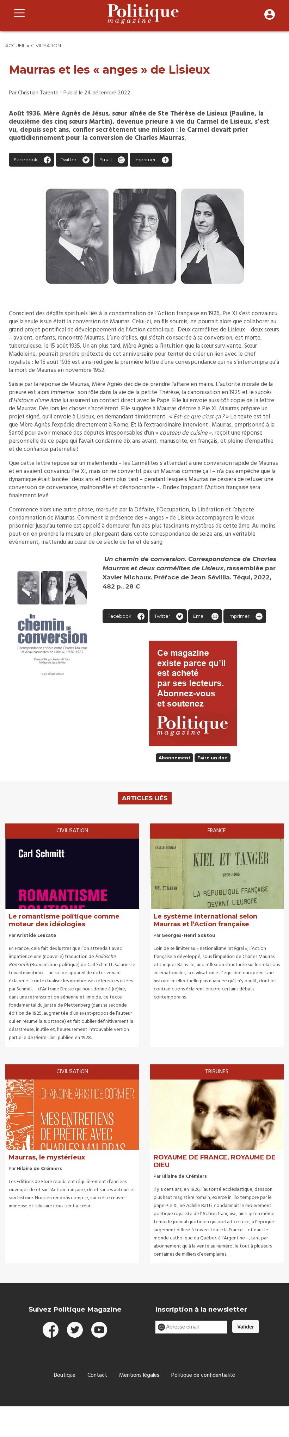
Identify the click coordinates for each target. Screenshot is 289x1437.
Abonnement (174, 757)
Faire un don (212, 757)
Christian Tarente (38, 93)
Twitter (68, 159)
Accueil (15, 45)
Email (105, 159)
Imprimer (145, 159)
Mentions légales (139, 1375)
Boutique (64, 1375)
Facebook (26, 159)
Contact (97, 1375)
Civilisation (46, 45)
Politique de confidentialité (203, 1375)
